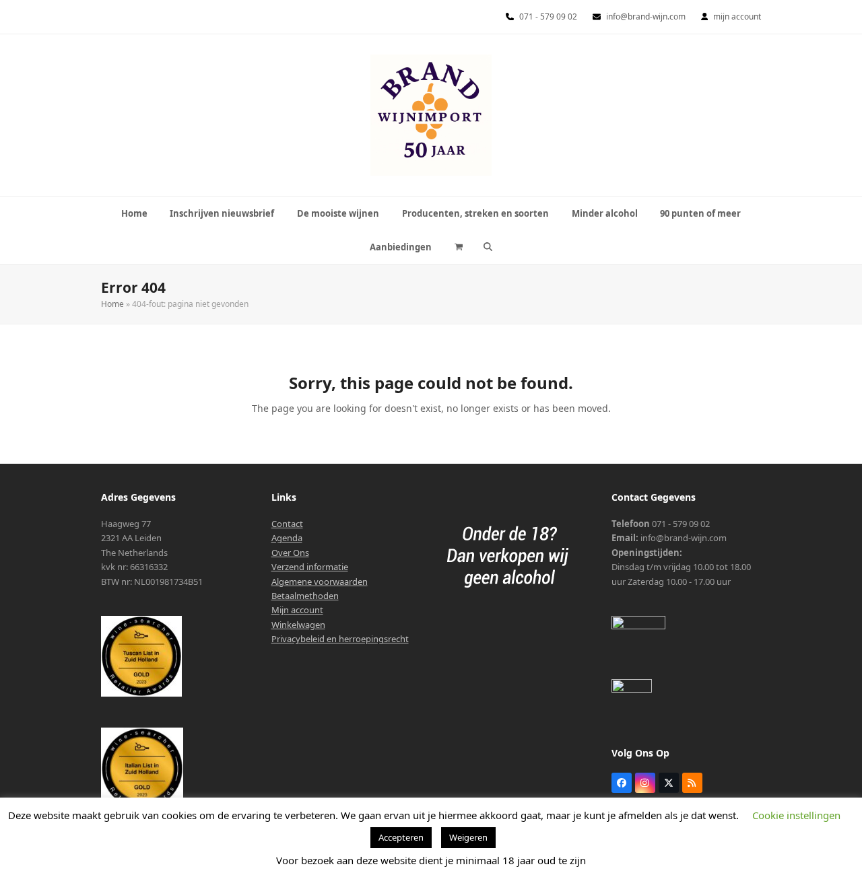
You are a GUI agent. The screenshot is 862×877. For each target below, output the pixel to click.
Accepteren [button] (401, 837)
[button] (458, 247)
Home (112, 304)
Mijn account (297, 610)
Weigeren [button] (468, 837)
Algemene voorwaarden (319, 581)
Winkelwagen (298, 625)
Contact (287, 524)
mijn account (737, 16)
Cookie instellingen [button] (796, 815)
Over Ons (290, 553)
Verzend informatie (309, 567)
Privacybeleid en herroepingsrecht (340, 639)
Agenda (286, 538)
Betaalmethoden (305, 596)
